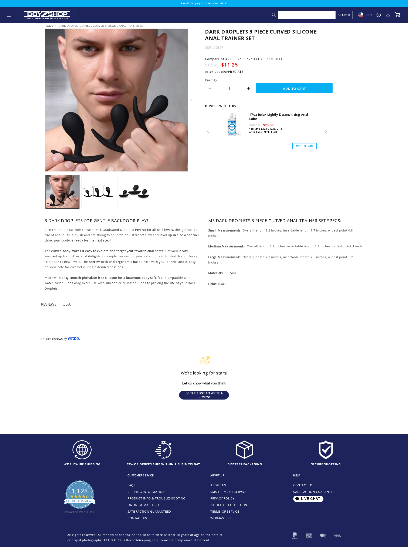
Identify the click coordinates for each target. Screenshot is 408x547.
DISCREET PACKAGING (244, 464)
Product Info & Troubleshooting (157, 498)
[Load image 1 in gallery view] (62, 191)
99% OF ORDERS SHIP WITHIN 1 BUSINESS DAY (163, 464)
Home (49, 26)
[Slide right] (192, 100)
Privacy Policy (222, 498)
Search (344, 15)
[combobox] (315, 15)
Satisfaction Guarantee (313, 492)
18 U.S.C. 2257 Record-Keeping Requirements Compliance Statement (156, 540)
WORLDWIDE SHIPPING (82, 464)
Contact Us (137, 518)
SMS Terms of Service (228, 492)
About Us (218, 485)
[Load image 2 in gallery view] (98, 191)
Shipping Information (146, 492)
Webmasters (220, 518)
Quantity (211, 80)
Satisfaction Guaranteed (149, 511)
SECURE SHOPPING (326, 464)
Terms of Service (224, 511)
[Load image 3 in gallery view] (134, 191)
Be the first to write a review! (204, 395)
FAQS (131, 485)
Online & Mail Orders (146, 505)
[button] (9, 15)
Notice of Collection (228, 505)
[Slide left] (40, 100)
